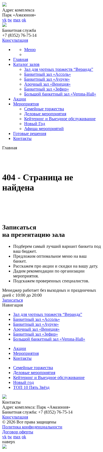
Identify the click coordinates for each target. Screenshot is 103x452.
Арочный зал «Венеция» (47, 84)
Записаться (12, 300)
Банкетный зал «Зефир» (46, 89)
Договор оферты (17, 431)
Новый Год (34, 123)
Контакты (22, 138)
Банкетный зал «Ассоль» (47, 74)
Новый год (23, 382)
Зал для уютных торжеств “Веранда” (58, 69)
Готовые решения (29, 133)
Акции (19, 99)
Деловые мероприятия (45, 113)
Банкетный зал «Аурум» (47, 79)
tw (10, 20)
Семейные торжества (44, 108)
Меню (30, 49)
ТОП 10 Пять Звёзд (31, 387)
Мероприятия (26, 104)
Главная (20, 59)
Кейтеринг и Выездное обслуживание (60, 118)
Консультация (15, 40)
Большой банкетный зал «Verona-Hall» (60, 94)
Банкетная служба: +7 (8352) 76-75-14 (37, 412)
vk (4, 20)
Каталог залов (26, 64)
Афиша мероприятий (44, 128)
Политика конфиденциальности (32, 427)
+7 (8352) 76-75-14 (19, 35)
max (17, 20)
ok (24, 20)
